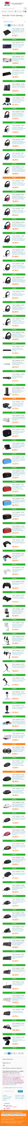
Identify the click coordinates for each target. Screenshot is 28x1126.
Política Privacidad (7, 1097)
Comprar (14, 39)
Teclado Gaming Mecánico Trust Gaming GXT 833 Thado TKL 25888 (18, 943)
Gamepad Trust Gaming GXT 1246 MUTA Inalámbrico (18, 542)
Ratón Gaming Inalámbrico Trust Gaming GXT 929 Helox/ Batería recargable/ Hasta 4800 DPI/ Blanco (18, 806)
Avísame (14, 177)
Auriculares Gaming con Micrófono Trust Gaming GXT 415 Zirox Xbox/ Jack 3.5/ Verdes (18, 143)
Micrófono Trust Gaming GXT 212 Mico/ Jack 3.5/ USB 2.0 (18, 666)
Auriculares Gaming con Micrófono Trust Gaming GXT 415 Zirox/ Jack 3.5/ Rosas (18, 198)
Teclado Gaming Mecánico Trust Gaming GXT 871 (18, 984)
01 (9, 25)
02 (11, 25)
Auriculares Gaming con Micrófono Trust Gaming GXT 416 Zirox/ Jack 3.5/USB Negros (18, 212)
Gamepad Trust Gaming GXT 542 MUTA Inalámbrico (18, 597)
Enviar (20, 1091)
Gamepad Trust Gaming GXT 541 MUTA (17, 583)
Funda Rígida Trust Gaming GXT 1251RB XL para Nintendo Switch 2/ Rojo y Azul (18, 488)
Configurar (5, 1114)
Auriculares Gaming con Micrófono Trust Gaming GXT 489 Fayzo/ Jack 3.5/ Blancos (18, 253)
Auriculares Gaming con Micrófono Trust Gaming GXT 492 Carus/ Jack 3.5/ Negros (18, 280)
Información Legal (19, 1095)
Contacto (19, 11)
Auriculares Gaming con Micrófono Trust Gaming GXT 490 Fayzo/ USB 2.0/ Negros (18, 267)
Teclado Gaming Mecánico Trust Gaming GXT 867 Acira (18, 970)
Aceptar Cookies (21, 1114)
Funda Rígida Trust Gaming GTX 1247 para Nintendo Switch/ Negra (18, 432)
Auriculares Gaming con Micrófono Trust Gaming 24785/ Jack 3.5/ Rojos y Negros (17, 115)
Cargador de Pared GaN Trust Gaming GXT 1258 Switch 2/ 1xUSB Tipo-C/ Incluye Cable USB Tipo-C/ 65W (18, 406)
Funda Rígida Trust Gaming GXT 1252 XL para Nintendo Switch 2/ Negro (18, 515)
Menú (5, 11)
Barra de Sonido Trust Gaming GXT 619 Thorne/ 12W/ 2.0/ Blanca (18, 363)
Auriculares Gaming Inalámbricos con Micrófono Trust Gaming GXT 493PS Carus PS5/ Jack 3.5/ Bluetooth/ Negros (18, 337)
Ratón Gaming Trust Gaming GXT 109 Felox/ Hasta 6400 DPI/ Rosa (18, 833)
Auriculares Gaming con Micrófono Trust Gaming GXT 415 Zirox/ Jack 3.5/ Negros (18, 184)
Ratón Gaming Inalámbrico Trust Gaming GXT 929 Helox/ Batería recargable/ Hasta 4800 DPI (18, 792)
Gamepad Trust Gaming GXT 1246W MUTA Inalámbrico (17, 571)
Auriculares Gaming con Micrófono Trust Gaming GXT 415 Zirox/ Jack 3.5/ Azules (18, 156)
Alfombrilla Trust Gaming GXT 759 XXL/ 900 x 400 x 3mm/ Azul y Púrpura (18, 46)
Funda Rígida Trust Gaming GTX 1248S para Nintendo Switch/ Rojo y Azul (18, 446)
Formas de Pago (19, 1098)
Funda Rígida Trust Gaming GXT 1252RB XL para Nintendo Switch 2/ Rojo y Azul (18, 529)
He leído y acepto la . (13, 1087)
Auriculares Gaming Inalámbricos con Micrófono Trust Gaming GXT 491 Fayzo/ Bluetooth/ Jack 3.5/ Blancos (18, 295)
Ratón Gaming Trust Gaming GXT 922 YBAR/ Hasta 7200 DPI (18, 874)
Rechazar (12, 1114)
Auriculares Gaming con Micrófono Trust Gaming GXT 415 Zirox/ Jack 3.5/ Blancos (18, 170)
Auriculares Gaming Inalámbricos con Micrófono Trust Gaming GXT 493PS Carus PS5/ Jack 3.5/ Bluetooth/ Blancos (18, 323)
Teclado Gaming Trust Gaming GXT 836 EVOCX (17, 1012)
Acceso (12, 11)
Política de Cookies (19, 1097)
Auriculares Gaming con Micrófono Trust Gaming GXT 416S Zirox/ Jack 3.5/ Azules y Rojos (18, 225)
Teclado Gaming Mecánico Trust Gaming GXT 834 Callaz (18, 957)
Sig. (22, 25)
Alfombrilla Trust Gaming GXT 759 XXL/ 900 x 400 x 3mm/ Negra (18, 73)
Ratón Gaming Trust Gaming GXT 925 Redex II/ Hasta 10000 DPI (18, 902)
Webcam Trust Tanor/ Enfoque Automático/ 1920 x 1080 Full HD (18, 1040)
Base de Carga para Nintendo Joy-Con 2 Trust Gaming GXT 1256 (17, 391)
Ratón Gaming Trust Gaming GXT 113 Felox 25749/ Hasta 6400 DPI (18, 847)
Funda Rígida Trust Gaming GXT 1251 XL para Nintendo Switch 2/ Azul (18, 460)
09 (19, 25)
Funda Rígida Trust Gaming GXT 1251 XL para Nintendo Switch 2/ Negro (18, 474)
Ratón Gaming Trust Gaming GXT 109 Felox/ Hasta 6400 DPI (18, 819)
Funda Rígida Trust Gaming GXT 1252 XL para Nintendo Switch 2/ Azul (18, 501)
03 (14, 25)
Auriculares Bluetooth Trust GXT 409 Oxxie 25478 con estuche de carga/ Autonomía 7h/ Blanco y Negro (18, 102)
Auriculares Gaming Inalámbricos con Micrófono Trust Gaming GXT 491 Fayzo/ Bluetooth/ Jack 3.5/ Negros (18, 309)
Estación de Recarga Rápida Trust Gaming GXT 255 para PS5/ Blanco (18, 419)
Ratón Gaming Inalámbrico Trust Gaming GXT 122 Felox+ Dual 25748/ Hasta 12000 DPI (18, 778)
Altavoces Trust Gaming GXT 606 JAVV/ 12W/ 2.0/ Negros (18, 86)
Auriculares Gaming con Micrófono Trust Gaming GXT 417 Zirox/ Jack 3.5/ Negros (18, 239)
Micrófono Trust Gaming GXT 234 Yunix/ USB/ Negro (18, 708)
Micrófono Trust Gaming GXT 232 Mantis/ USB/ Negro (18, 680)
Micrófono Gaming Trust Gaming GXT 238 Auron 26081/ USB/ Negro (17, 612)
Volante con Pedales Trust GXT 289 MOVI (18, 1025)
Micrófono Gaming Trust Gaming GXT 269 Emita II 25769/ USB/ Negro (18, 640)
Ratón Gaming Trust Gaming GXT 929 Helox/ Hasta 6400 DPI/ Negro (18, 916)
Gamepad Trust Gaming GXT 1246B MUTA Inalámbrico (17, 557)
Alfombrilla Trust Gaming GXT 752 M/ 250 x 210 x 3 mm (18, 32)
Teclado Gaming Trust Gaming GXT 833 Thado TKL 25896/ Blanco (18, 999)
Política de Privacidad (12, 1084)
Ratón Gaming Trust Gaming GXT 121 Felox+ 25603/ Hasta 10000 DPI (18, 861)
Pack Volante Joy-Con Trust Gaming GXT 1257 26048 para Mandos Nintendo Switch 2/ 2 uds (18, 750)
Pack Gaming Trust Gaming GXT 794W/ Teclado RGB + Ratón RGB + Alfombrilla (18, 736)
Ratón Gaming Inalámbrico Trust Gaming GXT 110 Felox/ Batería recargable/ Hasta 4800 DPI (18, 764)
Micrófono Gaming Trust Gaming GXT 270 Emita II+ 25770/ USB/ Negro (18, 653)
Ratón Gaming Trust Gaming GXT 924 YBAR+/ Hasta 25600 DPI (18, 888)
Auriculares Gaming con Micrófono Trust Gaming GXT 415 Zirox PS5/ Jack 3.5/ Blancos (18, 129)
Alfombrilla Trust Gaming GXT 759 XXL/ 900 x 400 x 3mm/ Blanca (18, 59)
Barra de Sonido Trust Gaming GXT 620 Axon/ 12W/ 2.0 (17, 377)
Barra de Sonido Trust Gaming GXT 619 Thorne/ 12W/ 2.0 (18, 350)
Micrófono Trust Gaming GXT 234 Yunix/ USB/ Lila (18, 694)
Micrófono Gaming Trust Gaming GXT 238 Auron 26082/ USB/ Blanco (17, 626)
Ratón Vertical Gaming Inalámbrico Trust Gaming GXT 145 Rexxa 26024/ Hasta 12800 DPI (18, 930)
